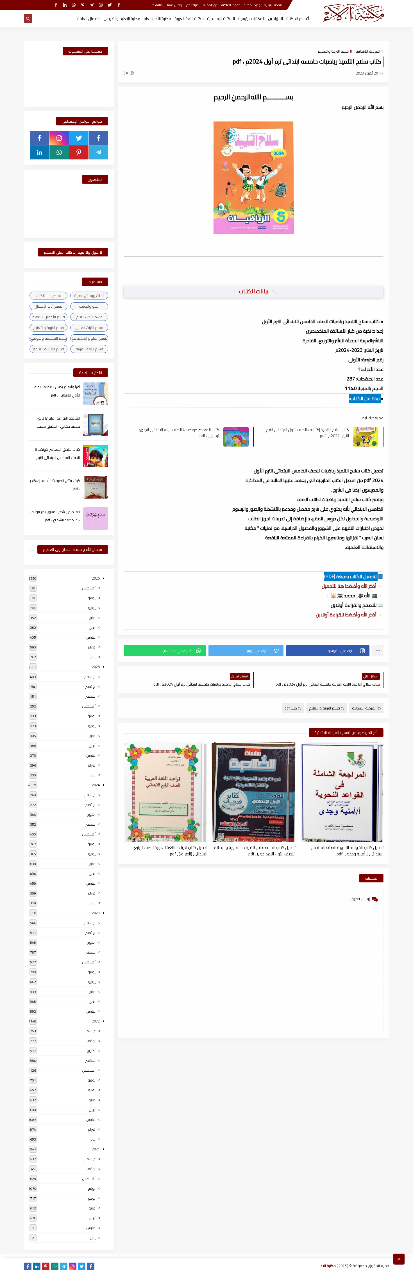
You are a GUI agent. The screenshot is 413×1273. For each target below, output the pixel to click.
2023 (96, 912)
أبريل (92, 627)
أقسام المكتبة (297, 18)
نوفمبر (90, 686)
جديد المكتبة (252, 5)
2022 (96, 1021)
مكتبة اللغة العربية (189, 18)
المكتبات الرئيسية (251, 18)
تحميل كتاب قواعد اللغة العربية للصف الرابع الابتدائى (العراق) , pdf (170, 850)
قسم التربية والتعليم (333, 51)
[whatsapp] (74, 5)
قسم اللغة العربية (89, 349)
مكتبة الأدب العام (157, 18)
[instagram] (101, 5)
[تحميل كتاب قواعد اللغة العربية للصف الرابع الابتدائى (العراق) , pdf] (165, 792)
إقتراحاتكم (192, 5)
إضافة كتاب (156, 5)
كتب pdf (291, 708)
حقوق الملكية (230, 5)
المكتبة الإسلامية (221, 18)
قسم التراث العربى (89, 327)
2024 (96, 784)
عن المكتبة (210, 5)
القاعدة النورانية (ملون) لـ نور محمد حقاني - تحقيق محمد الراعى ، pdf (58, 426)
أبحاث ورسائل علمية (89, 295)
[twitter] (110, 5)
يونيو (92, 607)
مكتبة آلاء (328, 1265)
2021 (96, 1149)
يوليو (92, 597)
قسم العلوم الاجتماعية (89, 338)
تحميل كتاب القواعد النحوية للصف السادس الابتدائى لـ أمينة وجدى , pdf (347, 850)
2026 (96, 578)
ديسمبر (90, 676)
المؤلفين (275, 18)
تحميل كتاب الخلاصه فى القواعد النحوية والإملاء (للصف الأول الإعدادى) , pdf (254, 850)
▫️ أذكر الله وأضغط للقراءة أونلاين (350, 614)
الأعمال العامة (88, 18)
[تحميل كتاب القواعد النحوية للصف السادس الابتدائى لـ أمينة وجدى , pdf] (342, 792)
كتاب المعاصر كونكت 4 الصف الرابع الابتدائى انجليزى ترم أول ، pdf (178, 432)
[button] (327, 650)
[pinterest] (83, 5)
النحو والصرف (89, 306)
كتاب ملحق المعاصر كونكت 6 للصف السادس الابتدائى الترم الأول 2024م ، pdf (57, 457)
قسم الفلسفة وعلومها (48, 338)
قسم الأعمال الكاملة (48, 317)
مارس (91, 637)
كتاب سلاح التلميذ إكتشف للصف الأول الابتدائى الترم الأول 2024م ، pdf (307, 432)
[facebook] (118, 5)
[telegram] (92, 5)
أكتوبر (91, 814)
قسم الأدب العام (89, 317)
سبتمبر (90, 696)
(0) (126, 72)
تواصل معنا (175, 5)
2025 (96, 666)
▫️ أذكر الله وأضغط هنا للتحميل (353, 586)
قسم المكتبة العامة (48, 349)
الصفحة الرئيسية (274, 5)
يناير (93, 657)
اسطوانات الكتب (48, 295)
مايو (92, 617)
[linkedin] (65, 5)
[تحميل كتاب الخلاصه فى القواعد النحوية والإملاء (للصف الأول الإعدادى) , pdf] (253, 792)
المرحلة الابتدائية (368, 51)
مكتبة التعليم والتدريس (122, 18)
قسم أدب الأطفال (48, 306)
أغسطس (89, 588)
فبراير (92, 647)
